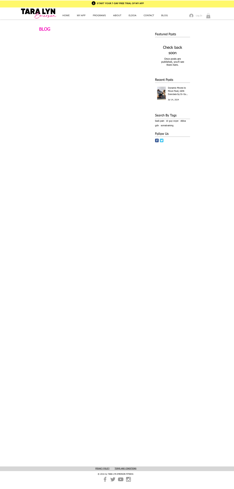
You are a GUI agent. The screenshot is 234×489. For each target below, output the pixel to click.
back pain (159, 121)
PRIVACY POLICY (102, 469)
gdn (157, 126)
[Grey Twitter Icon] (113, 479)
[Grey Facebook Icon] (105, 479)
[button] (101, 15)
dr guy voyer (172, 121)
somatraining (167, 126)
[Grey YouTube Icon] (120, 479)
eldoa (183, 121)
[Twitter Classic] (161, 140)
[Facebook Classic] (157, 140)
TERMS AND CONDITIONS (125, 469)
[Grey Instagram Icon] (128, 479)
